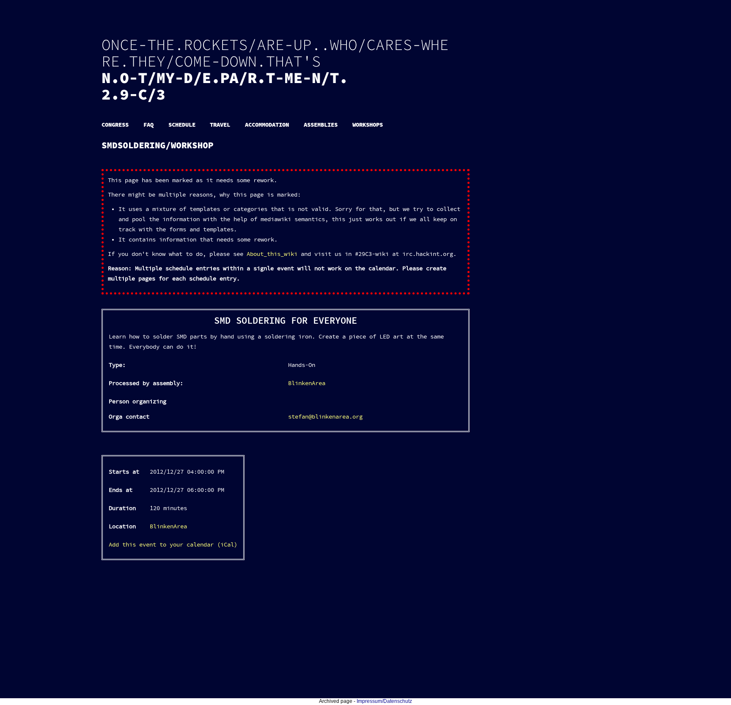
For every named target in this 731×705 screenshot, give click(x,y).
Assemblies (321, 124)
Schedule (181, 124)
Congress (115, 124)
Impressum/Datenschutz (384, 701)
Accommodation (267, 124)
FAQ (148, 124)
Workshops (367, 124)
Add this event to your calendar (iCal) (173, 544)
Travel (220, 124)
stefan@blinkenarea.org (325, 417)
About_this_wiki (272, 254)
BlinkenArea (306, 383)
